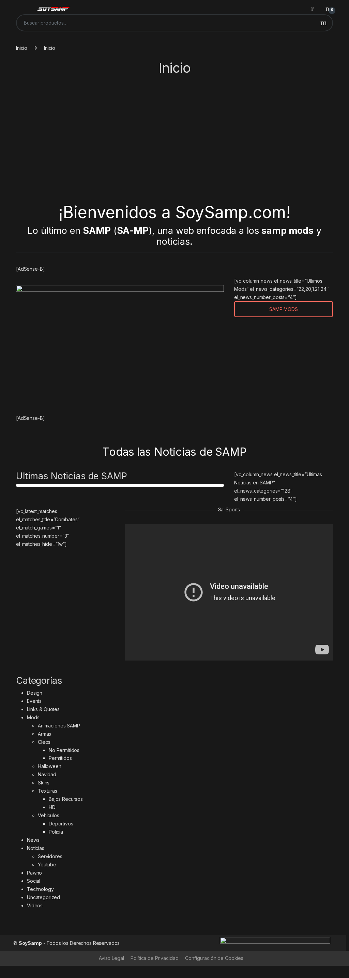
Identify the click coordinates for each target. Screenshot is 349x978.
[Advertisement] (174, 141)
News (33, 840)
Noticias (35, 848)
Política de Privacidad (154, 958)
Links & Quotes (43, 709)
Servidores (50, 856)
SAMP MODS (283, 309)
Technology (40, 889)
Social (33, 881)
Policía (56, 832)
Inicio (21, 48)
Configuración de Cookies (214, 958)
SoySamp (30, 943)
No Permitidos (64, 750)
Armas (44, 734)
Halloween (49, 766)
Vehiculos (48, 815)
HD (52, 807)
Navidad (47, 774)
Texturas (47, 791)
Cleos (44, 742)
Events (34, 701)
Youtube (47, 864)
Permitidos (60, 758)
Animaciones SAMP (59, 725)
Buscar (323, 23)
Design (34, 693)
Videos (35, 905)
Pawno (34, 873)
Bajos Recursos (66, 799)
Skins (43, 782)
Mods (33, 717)
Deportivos (61, 823)
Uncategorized (43, 897)
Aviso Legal (111, 958)
